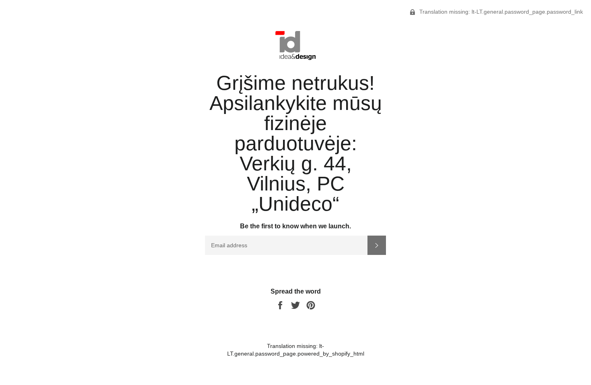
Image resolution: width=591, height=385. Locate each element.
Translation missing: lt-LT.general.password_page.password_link (500, 11)
